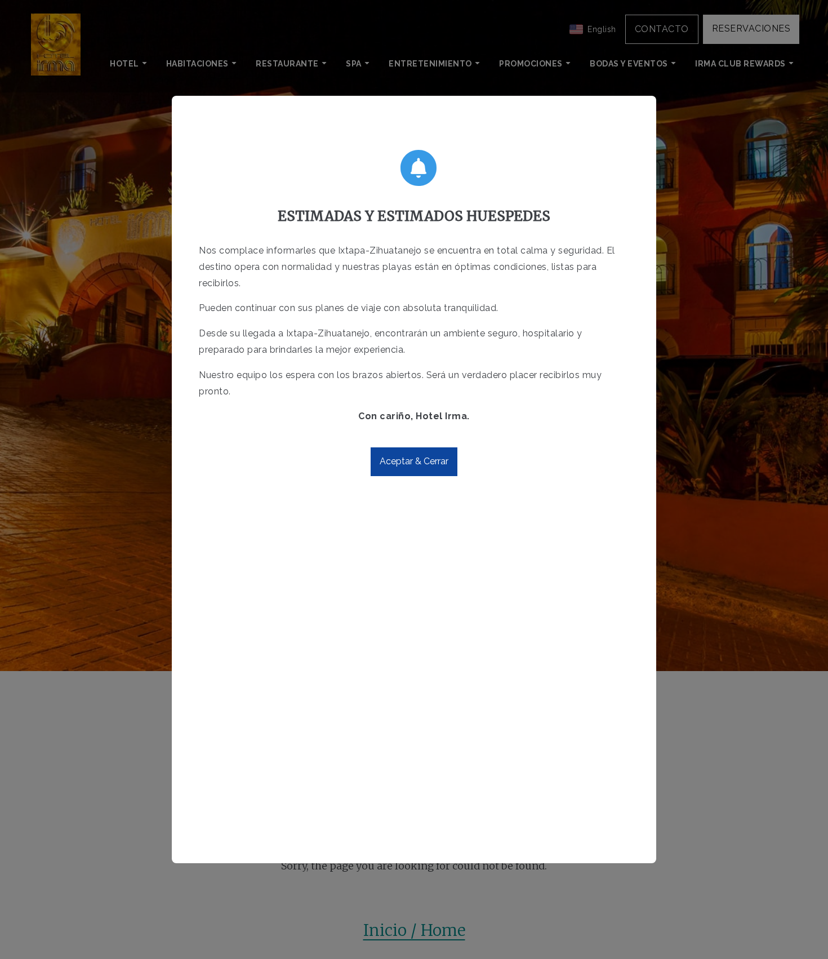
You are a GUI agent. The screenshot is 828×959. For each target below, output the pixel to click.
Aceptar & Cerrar (414, 461)
